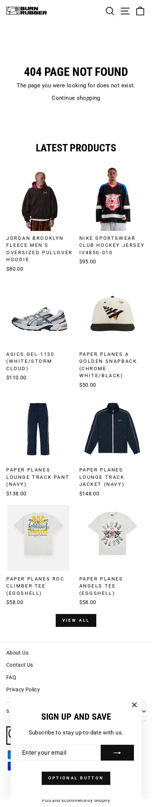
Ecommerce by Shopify (86, 800)
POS (46, 800)
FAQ (11, 677)
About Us (17, 653)
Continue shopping (76, 98)
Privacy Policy (23, 689)
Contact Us (19, 665)
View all (76, 620)
